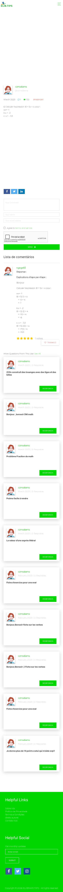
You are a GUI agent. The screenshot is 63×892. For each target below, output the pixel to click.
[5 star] (31, 338)
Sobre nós (10, 808)
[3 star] (25, 338)
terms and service (23, 228)
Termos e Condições (14, 814)
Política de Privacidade (16, 811)
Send (30, 247)
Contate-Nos (11, 820)
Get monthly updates (15, 846)
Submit (12, 860)
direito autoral (11, 817)
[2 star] (21, 338)
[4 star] (28, 338)
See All (37, 353)
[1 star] (18, 338)
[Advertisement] (31, 52)
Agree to (19, 228)
